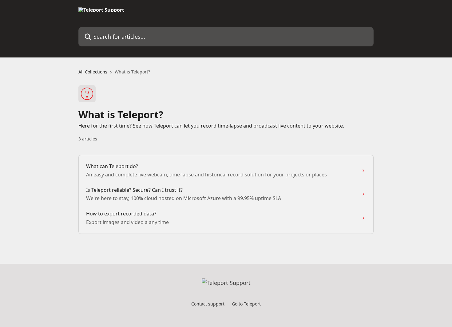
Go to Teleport (246, 304)
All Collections (92, 72)
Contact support (207, 304)
